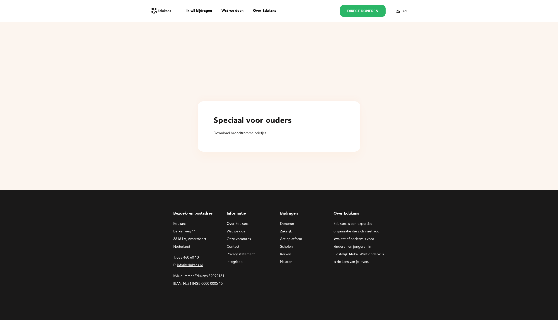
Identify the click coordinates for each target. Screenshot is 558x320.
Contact (233, 246)
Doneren (287, 224)
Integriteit (235, 262)
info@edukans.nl (190, 265)
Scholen (286, 246)
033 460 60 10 (188, 257)
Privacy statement (241, 254)
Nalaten (286, 262)
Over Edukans (264, 11)
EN (405, 10)
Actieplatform (291, 239)
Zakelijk (286, 231)
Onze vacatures (239, 239)
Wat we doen (232, 11)
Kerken (285, 254)
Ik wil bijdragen (199, 11)
